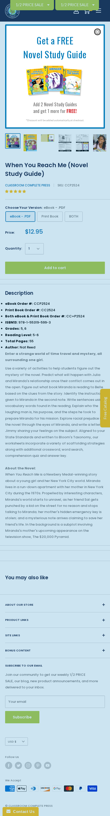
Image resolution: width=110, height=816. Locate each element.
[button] (97, 32)
